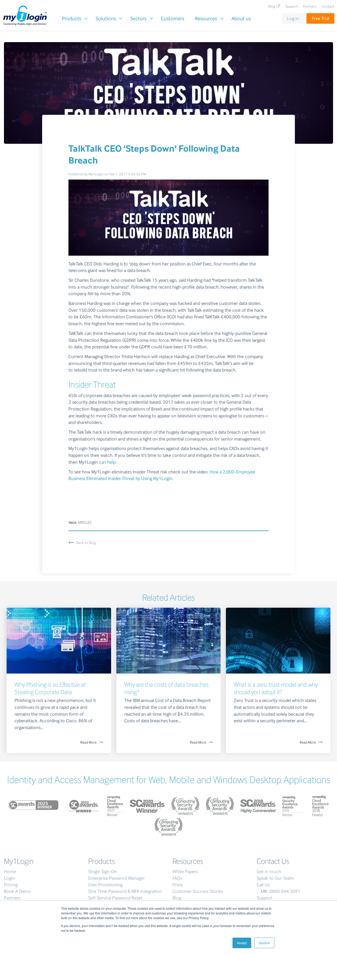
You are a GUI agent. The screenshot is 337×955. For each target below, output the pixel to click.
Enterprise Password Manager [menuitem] (116, 878)
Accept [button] (242, 943)
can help (107, 462)
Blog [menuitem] (271, 6)
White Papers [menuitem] (185, 871)
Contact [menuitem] (328, 6)
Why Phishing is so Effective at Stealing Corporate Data (50, 688)
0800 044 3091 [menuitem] (280, 891)
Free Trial (320, 18)
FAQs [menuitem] (177, 878)
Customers (172, 18)
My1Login (95, 174)
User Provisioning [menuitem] (105, 884)
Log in (293, 18)
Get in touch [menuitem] (269, 871)
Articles (85, 522)
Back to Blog (86, 543)
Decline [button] (264, 943)
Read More (88, 742)
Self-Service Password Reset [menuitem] (115, 897)
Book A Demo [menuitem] (17, 891)
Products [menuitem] (101, 861)
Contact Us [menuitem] (273, 861)
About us (241, 18)
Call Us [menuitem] (263, 884)
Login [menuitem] (9, 878)
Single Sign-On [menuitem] (102, 871)
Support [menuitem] (291, 6)
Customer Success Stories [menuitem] (197, 891)
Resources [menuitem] (187, 861)
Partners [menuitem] (309, 6)
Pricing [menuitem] (11, 884)
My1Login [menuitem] (18, 861)
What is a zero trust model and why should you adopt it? (276, 688)
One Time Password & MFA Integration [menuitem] (125, 891)
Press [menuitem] (177, 884)
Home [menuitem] (10, 871)
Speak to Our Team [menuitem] (275, 878)
